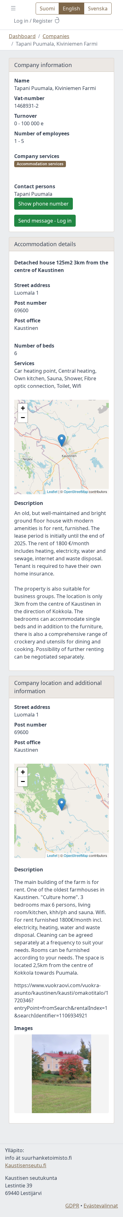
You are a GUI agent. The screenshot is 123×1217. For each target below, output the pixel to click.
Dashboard (22, 36)
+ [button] (23, 408)
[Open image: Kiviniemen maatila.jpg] (61, 1073)
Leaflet (52, 491)
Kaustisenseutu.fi (25, 1165)
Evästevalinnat (101, 1205)
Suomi (47, 8)
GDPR (72, 1205)
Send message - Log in (45, 220)
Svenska (98, 8)
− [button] (23, 418)
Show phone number (43, 203)
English (71, 8)
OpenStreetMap (76, 491)
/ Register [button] (34, 20)
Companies (56, 36)
